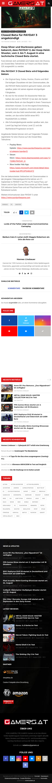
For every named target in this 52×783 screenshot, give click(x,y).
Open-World (7, 505)
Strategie (6, 512)
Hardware (28, 495)
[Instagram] (19, 758)
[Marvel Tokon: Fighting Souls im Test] (9, 638)
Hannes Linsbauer (10, 41)
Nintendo (35, 502)
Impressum (44, 776)
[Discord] (25, 765)
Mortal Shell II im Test (25, 645)
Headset (38, 495)
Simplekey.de (8, 678)
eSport (25, 491)
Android (16, 488)
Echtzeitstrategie (14, 491)
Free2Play (42, 491)
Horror (46, 495)
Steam (43, 509)
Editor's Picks (5, 31)
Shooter (18, 204)
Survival (16, 512)
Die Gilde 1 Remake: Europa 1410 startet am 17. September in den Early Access (23, 600)
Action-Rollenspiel (33, 484)
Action (5, 484)
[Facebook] (5, 758)
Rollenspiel (6, 509)
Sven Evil (20, 400)
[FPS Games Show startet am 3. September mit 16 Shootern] (7, 407)
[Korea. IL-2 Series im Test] (9, 628)
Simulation (26, 509)
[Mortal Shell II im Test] (9, 647)
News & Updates (21, 31)
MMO (19, 502)
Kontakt (37, 776)
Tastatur (33, 512)
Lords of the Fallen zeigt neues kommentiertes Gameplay (26, 225)
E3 (3, 491)
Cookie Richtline (25, 778)
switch (24, 512)
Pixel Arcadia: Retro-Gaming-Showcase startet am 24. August (31, 427)
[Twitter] (12, 758)
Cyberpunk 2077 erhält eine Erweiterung (33, 445)
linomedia (44, 778)
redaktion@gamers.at (30, 745)
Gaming (13, 31)
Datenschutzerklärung (12, 778)
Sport (35, 509)
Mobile (26, 502)
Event (33, 491)
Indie (4, 498)
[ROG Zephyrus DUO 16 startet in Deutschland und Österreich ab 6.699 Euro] (7, 417)
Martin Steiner (23, 657)
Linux (37, 498)
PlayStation (23, 505)
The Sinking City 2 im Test (27, 654)
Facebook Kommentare (33, 288)
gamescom (6, 495)
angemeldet (13, 303)
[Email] (32, 758)
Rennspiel (34, 505)
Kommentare (14, 288)
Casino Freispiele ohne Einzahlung (15, 682)
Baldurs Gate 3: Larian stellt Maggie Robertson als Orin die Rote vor (26, 238)
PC (11, 204)
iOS (10, 498)
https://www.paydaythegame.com (15, 197)
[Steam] (45, 758)
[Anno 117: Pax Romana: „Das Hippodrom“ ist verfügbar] (7, 388)
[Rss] (38, 758)
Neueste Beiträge (12, 380)
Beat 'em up (40, 488)
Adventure (6, 488)
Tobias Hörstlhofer (25, 638)
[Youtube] (25, 758)
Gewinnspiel (17, 495)
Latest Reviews (10, 609)
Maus (4, 502)
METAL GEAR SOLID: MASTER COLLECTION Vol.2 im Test (27, 396)
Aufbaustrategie (27, 488)
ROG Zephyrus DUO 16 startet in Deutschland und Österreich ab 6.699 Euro (30, 416)
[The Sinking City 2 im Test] (9, 657)
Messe (12, 502)
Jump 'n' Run (19, 498)
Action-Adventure (17, 484)
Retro (42, 505)
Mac (43, 498)
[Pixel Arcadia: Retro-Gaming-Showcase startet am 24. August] (7, 429)
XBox (17, 516)
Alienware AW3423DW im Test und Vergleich (29, 464)
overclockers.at (30, 780)
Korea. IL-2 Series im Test (27, 625)
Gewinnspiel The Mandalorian (26, 451)
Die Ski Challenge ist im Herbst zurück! (25, 470)
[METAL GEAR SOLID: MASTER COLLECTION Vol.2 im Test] (7, 398)
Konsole (5, 204)
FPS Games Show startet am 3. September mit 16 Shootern (27, 406)
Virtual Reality (8, 516)
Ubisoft (42, 512)
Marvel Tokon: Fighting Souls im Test (32, 635)
